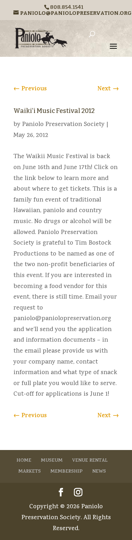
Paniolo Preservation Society (63, 125)
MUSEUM (52, 460)
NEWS (99, 471)
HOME (24, 460)
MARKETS (29, 471)
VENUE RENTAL (90, 460)
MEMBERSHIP (66, 471)
